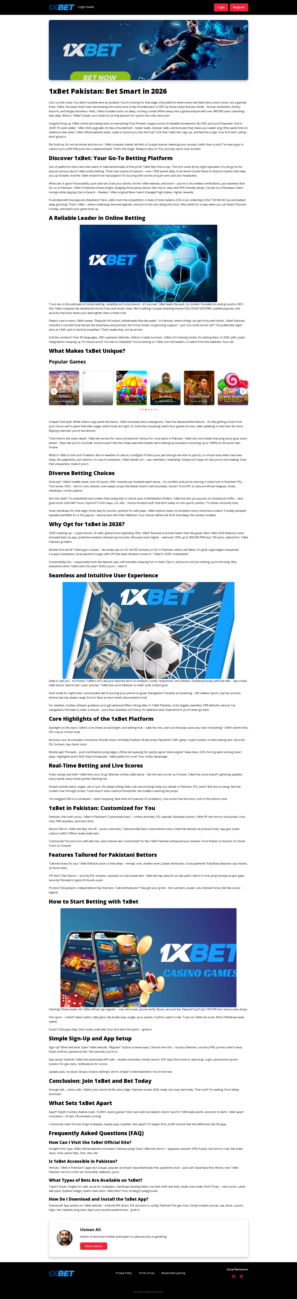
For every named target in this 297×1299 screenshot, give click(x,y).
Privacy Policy (124, 1273)
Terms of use (147, 1273)
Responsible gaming (173, 1273)
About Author (93, 1246)
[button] (243, 391)
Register (239, 7)
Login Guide (86, 7)
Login (221, 7)
